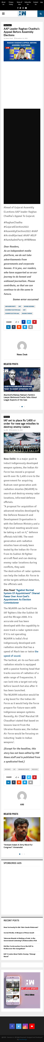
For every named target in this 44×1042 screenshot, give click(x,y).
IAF (14, 769)
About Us (3, 3)
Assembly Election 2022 (12, 310)
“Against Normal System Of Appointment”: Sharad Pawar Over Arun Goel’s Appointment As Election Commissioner (22, 596)
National (6, 417)
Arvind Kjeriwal (29, 306)
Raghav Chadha (27, 313)
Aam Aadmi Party (10, 306)
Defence (7, 769)
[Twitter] (18, 1026)
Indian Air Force (23, 769)
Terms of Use (19, 3)
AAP (20, 306)
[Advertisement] (22, 87)
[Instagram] (25, 1026)
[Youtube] (32, 1026)
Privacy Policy (11, 3)
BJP (24, 310)
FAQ (41, 2)
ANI (7, 430)
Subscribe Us (28, 3)
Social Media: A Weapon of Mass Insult (19, 933)
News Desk (9, 38)
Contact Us (35, 3)
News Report (7, 25)
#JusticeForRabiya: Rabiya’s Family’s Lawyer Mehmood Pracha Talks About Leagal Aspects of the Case (20, 397)
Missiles (35, 769)
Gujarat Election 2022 (12, 313)
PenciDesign (23, 1039)
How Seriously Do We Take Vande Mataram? (21, 927)
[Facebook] (12, 1026)
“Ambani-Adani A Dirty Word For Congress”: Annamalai (18, 846)
